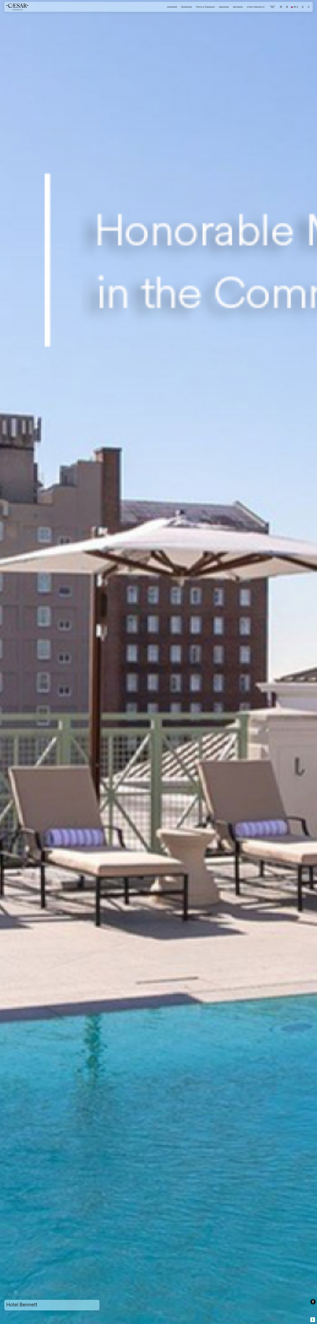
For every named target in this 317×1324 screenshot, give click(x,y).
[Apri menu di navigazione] (308, 7)
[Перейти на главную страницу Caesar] (17, 6)
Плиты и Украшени (205, 7)
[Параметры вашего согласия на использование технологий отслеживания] (312, 1319)
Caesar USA (272, 6)
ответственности (255, 7)
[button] (313, 1301)
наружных (224, 7)
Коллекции (186, 7)
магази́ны (238, 7)
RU (296, 7)
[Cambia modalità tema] (287, 7)
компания (172, 7)
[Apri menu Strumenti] (281, 7)
